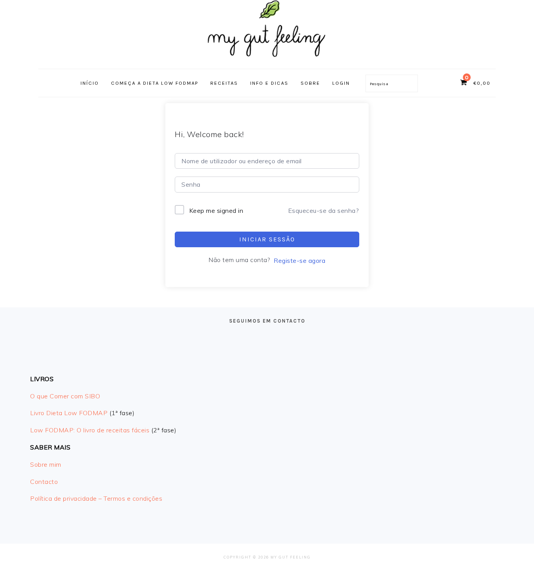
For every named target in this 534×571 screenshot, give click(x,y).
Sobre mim (45, 464)
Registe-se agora (299, 260)
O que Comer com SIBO (65, 396)
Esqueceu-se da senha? (323, 210)
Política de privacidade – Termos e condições (96, 498)
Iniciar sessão (267, 239)
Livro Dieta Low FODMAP (69, 413)
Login (341, 83)
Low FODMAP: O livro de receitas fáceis (89, 430)
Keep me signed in (216, 210)
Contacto (44, 481)
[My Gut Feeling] (267, 60)
